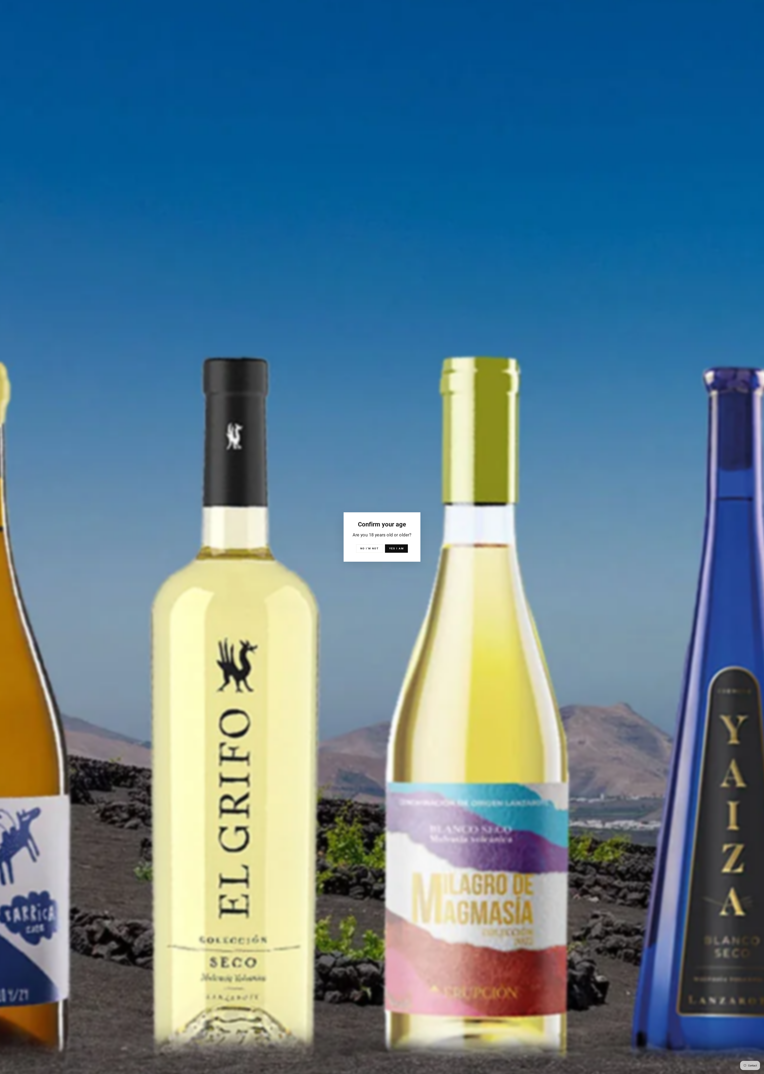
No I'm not (369, 548)
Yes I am (396, 548)
